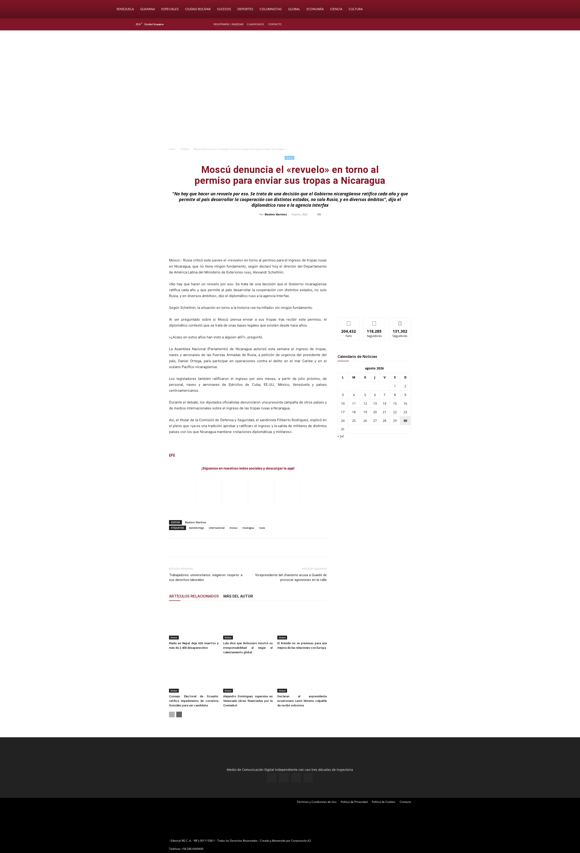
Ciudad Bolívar (198, 9)
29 (395, 420)
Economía (315, 9)
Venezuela (125, 9)
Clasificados (255, 24)
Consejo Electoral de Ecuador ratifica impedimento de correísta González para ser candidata (193, 701)
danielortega (196, 527)
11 (354, 403)
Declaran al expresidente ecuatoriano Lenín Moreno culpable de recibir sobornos (302, 701)
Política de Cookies (383, 802)
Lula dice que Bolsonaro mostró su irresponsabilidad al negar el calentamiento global (248, 648)
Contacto (275, 24)
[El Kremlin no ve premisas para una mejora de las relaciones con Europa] (302, 622)
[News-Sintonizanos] (372, 307)
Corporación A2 (301, 841)
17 (343, 412)
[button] (465, 9)
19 (365, 412)
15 (395, 403)
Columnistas (271, 9)
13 (375, 403)
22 (395, 412)
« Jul (341, 436)
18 (354, 412)
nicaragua (248, 527)
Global (294, 9)
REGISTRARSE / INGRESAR (228, 24)
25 (354, 420)
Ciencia (336, 9)
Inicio (172, 149)
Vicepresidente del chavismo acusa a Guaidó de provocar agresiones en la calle (291, 577)
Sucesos (224, 9)
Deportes (245, 9)
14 (384, 403)
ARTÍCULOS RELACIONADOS (194, 596)
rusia (262, 527)
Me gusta (349, 321)
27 (375, 420)
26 (365, 420)
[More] (385, 224)
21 (384, 412)
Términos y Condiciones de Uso (316, 802)
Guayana (147, 9)
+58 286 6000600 (192, 849)
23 (405, 412)
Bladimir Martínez (276, 214)
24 (343, 420)
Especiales (170, 9)
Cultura (356, 9)
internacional (217, 527)
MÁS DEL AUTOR (238, 596)
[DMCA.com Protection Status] (347, 841)
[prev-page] (172, 714)
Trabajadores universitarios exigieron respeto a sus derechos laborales (205, 577)
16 (405, 403)
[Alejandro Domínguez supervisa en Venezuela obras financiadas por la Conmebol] (248, 676)
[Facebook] (422, 24)
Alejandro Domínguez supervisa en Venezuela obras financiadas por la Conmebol (248, 701)
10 (343, 403)
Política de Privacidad (354, 802)
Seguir (374, 321)
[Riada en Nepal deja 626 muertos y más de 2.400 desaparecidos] (193, 622)
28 (384, 420)
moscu (233, 527)
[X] (437, 24)
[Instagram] (430, 24)
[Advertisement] (290, 110)
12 (365, 403)
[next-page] (179, 714)
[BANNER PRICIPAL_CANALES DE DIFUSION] (290, 56)
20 (375, 412)
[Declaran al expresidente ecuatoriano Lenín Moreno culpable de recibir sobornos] (302, 676)
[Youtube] (445, 24)
